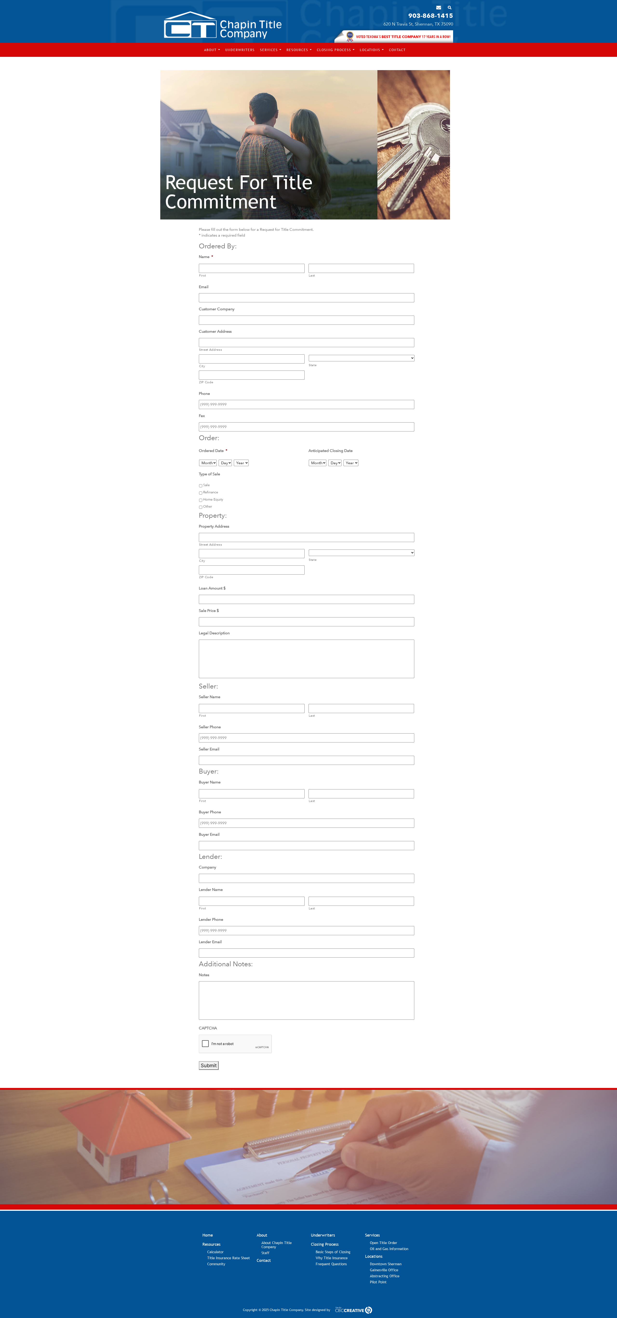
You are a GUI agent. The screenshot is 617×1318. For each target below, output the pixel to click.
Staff (265, 1252)
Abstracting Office (384, 1275)
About (211, 50)
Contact (397, 50)
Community (216, 1263)
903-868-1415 (430, 16)
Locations (371, 50)
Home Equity (213, 499)
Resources (298, 50)
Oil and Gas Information (389, 1248)
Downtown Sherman (386, 1263)
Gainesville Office (384, 1269)
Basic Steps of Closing (333, 1251)
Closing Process (335, 50)
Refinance (210, 492)
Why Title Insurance (332, 1257)
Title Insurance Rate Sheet (228, 1257)
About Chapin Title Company (277, 1244)
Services (269, 50)
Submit (209, 1065)
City (202, 366)
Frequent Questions (331, 1263)
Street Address (210, 349)
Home (207, 1235)
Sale (206, 485)
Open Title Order (383, 1242)
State (312, 365)
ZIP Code (206, 382)
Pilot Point (378, 1281)
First (202, 275)
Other (207, 506)
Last (312, 275)
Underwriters (240, 50)
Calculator (215, 1251)
